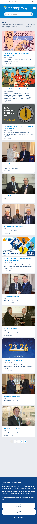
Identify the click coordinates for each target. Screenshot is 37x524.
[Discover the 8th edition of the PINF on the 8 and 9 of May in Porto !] (18, 114)
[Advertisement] (18, 467)
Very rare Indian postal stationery (13, 226)
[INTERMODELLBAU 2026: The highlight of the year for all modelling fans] (18, 247)
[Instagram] (6, 1)
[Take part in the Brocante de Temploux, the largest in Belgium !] (18, 41)
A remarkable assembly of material (14, 196)
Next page (25, 441)
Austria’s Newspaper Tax (11, 163)
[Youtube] (9, 1)
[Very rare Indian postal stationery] (18, 214)
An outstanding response (11, 296)
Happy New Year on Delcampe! (13, 360)
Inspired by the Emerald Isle (12, 428)
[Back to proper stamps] (18, 316)
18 (22, 441)
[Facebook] (3, 1)
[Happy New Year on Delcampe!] (18, 348)
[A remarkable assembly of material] (18, 184)
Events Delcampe (8, 57)
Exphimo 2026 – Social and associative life (16, 89)
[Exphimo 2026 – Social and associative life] (18, 77)
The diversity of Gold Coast (12, 396)
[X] (15, 1)
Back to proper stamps (10, 328)
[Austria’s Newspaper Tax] (18, 152)
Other (5, 165)
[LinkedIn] (12, 1)
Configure (20, 517)
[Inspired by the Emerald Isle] (18, 416)
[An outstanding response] (18, 284)
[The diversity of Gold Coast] (18, 384)
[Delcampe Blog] (18, 8)
